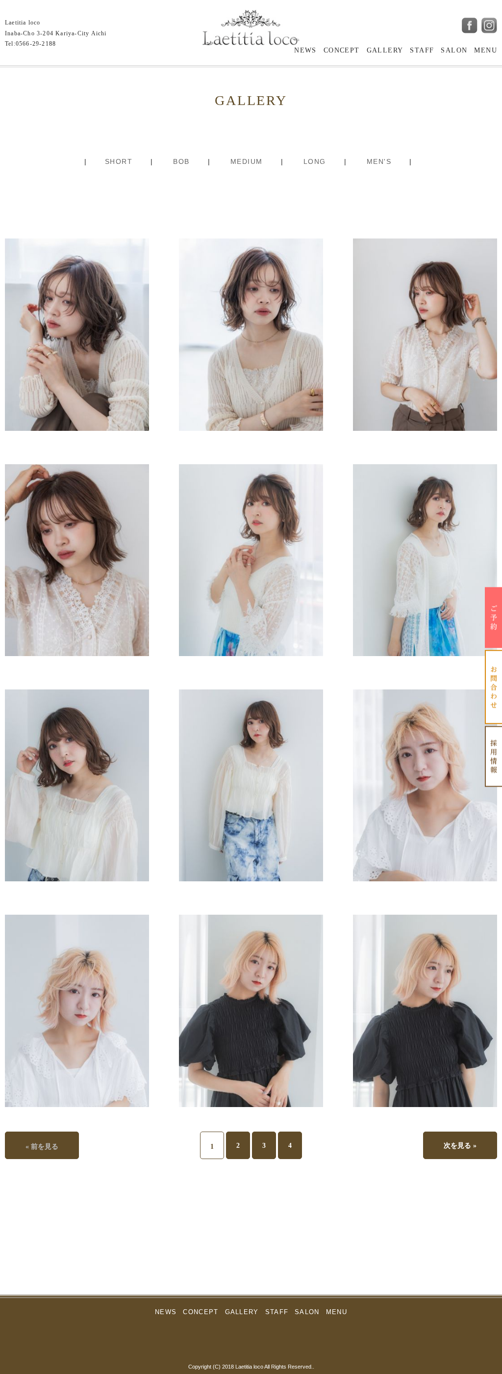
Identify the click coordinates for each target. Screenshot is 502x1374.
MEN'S (379, 161)
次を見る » (460, 1145)
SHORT (118, 161)
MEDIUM (246, 161)
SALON (454, 50)
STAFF (422, 50)
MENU (485, 50)
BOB (181, 161)
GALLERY (385, 50)
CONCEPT (342, 50)
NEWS (305, 50)
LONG (314, 161)
